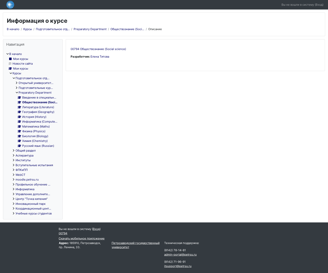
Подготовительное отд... (53, 29)
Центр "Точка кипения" (32, 199)
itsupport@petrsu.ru (178, 266)
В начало (13, 29)
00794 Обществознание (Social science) (98, 49)
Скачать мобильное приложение (82, 238)
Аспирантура (24, 155)
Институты (23, 160)
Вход (319, 4)
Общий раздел (26, 150)
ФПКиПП (22, 170)
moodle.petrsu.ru (27, 179)
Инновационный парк (31, 204)
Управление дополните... (33, 194)
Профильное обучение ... (33, 184)
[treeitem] (32, 134)
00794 (63, 233)
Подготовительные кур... (36, 88)
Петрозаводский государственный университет (136, 245)
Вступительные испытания (34, 165)
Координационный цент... (33, 208)
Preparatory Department (90, 29)
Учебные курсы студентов (34, 213)
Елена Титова (100, 56)
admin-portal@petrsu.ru (180, 254)
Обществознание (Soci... (127, 29)
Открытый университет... (36, 83)
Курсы (27, 29)
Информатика (25, 189)
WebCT (20, 175)
